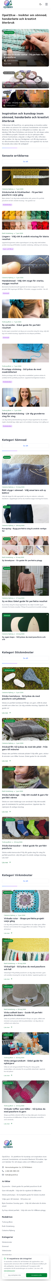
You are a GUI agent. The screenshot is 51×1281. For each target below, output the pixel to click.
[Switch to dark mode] (40, 4)
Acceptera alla (36, 1275)
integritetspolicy (9, 1271)
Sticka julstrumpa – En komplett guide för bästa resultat (23, 1195)
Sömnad (7, 92)
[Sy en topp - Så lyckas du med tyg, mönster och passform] (25, 99)
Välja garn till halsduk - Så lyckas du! (16, 1199)
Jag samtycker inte (14, 1275)
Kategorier (7, 1237)
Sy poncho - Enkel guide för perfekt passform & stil (21, 1186)
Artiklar (6, 1181)
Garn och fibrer (9, 73)
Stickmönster (9, 670)
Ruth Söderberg (7, 233)
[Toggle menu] (46, 4)
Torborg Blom (6, 322)
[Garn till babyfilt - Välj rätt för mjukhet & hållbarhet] (25, 79)
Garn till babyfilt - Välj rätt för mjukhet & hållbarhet (21, 1191)
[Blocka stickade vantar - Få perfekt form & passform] (25, 48)
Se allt (25, 161)
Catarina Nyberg (7, 189)
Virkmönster (8, 892)
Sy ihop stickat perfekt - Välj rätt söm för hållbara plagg (23, 1210)
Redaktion (7, 1217)
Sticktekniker (9, 32)
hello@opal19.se (11, 1175)
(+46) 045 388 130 (12, 1171)
